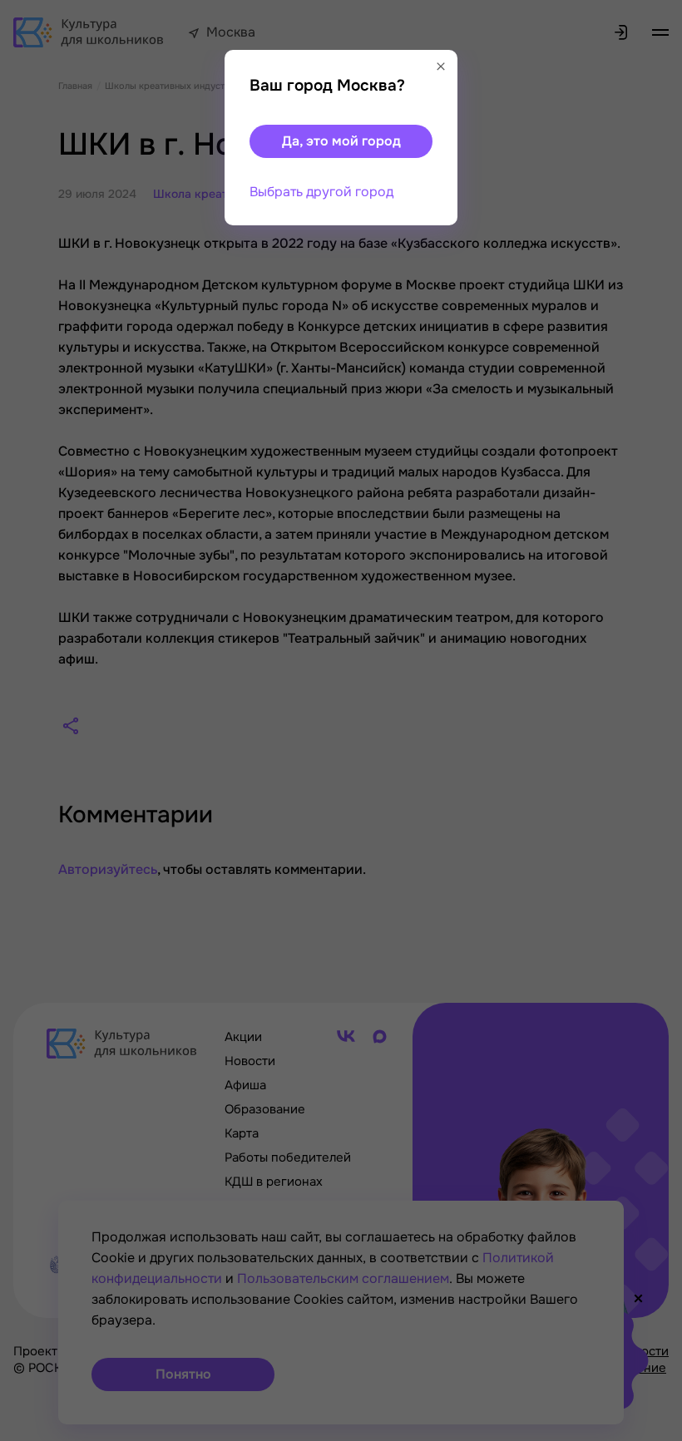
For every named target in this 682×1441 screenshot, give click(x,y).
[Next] (653, 720)
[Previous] (37, 720)
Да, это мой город (341, 141)
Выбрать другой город (321, 191)
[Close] (440, 66)
